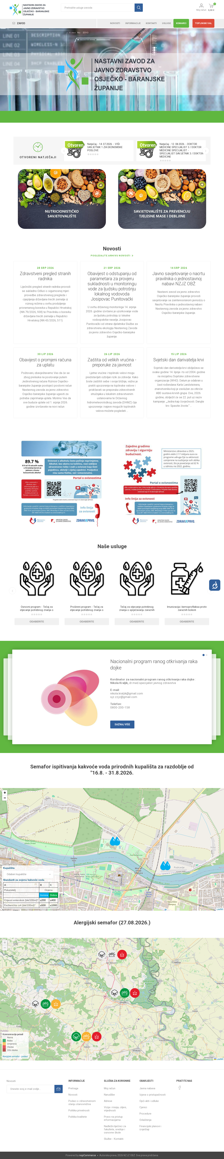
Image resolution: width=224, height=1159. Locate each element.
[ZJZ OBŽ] (112, 74)
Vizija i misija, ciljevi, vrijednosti (115, 1109)
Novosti (72, 1094)
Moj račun (201, 10)
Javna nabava (147, 1088)
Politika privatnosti (78, 1110)
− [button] (5, 798)
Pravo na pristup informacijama (113, 1118)
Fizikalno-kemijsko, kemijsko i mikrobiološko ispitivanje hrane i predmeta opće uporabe (136, 610)
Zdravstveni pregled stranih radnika (45, 276)
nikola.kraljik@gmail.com (126, 693)
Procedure (145, 1113)
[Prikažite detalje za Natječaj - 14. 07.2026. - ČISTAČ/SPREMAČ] (146, 150)
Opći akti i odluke (149, 1101)
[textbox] (98, 8)
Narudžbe (109, 1094)
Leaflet (220, 909)
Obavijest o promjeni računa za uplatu (45, 362)
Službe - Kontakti (113, 1138)
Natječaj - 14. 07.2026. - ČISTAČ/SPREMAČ (173, 145)
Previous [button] (64, 150)
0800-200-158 (120, 707)
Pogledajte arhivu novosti (111, 255)
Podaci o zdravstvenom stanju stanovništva (82, 1102)
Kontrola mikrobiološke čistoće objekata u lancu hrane (187, 608)
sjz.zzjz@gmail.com (123, 697)
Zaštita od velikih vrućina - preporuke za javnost (112, 362)
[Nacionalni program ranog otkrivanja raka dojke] (69, 694)
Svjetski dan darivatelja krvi (178, 359)
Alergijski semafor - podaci (15, 1056)
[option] (99, 150)
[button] (102, 954)
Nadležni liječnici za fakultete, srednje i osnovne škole (115, 1129)
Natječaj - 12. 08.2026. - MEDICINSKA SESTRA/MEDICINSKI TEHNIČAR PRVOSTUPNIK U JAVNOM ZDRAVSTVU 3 (108, 148)
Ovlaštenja (145, 1119)
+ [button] (5, 792)
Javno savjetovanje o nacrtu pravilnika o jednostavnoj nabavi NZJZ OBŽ (178, 278)
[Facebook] (180, 1087)
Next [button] (205, 150)
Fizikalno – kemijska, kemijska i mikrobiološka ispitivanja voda (86, 608)
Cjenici (143, 1107)
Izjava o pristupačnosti (152, 1094)
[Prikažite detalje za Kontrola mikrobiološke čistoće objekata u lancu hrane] (187, 579)
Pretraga (73, 1088)
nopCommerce (87, 1155)
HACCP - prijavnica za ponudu (36, 606)
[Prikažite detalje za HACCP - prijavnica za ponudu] (37, 579)
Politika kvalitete (77, 1116)
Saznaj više (122, 724)
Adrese (108, 1101)
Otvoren (75, 145)
